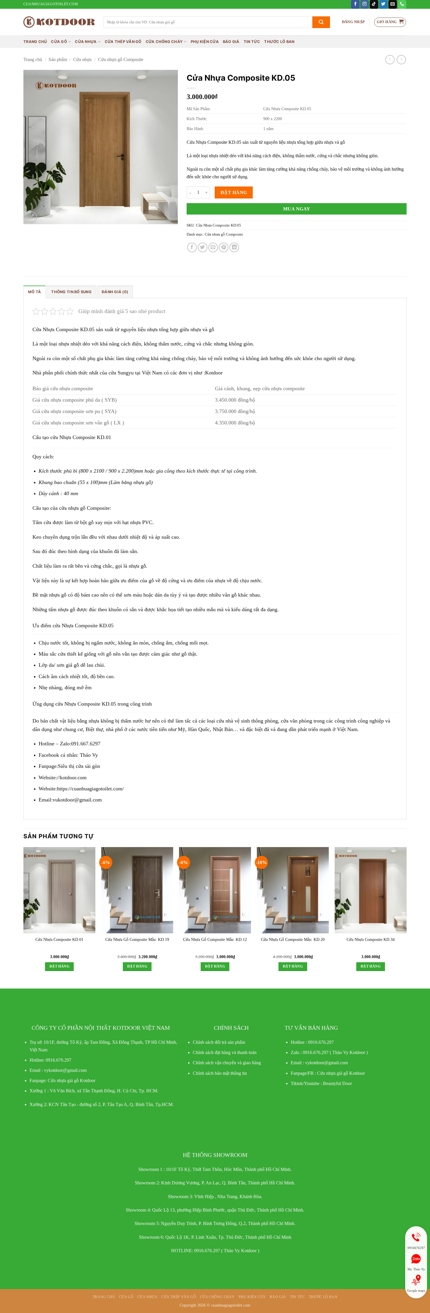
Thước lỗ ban (279, 41)
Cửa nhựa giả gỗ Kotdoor (341, 1073)
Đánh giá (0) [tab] (115, 292)
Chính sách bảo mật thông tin (220, 1073)
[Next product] (389, 59)
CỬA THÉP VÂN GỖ (123, 41)
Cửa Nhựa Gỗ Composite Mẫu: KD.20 (293, 939)
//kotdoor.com (72, 777)
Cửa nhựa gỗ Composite (120, 59)
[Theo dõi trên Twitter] (383, 4)
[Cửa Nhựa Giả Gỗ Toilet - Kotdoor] (59, 22)
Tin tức (252, 41)
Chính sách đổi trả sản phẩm (219, 1042)
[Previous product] (401, 59)
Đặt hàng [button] (59, 966)
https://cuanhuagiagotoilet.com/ (90, 789)
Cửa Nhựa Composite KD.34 (371, 939)
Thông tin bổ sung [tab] (71, 292)
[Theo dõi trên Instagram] (364, 4)
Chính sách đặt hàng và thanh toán (225, 1052)
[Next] (406, 914)
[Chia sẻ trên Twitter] (202, 247)
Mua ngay (296, 208)
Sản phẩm (58, 59)
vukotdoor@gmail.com (77, 800)
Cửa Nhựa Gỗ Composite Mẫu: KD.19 (137, 939)
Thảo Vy (89, 755)
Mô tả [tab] (34, 292)
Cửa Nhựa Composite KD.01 (59, 939)
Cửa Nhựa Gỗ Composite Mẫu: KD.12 (215, 939)
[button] (353, 22)
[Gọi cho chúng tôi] (402, 4)
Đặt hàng (234, 192)
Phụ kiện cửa (205, 41)
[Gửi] (321, 22)
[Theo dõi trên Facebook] (355, 4)
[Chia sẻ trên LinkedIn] (234, 247)
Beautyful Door (337, 1083)
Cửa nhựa (86, 41)
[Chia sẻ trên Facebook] (192, 247)
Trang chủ (35, 41)
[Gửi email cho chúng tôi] (392, 4)
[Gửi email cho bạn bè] (213, 247)
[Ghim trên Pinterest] (223, 247)
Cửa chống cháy (164, 41)
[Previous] (23, 914)
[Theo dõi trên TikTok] (374, 4)
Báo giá (231, 41)
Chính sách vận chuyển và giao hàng (227, 1062)
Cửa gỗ (59, 41)
